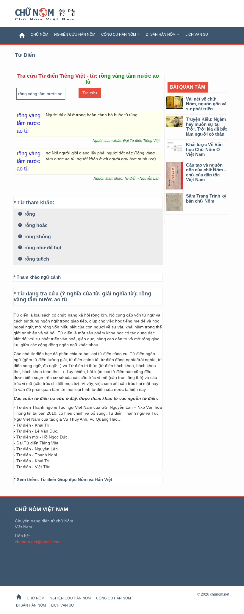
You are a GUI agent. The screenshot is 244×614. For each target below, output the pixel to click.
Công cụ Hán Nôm (118, 34)
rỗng (29, 214)
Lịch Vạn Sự (196, 34)
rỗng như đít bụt (42, 247)
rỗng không (37, 236)
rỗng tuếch (36, 258)
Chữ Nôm (52, 14)
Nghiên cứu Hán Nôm (74, 34)
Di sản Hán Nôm (161, 34)
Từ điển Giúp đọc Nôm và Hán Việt (76, 479)
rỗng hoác (35, 225)
